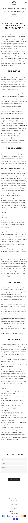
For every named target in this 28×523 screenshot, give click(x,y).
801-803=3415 (14, 500)
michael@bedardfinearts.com (14, 498)
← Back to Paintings (14, 487)
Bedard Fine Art (15, 511)
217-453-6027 (14, 504)
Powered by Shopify (14, 513)
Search (14, 502)
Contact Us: (14, 496)
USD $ (13, 508)
